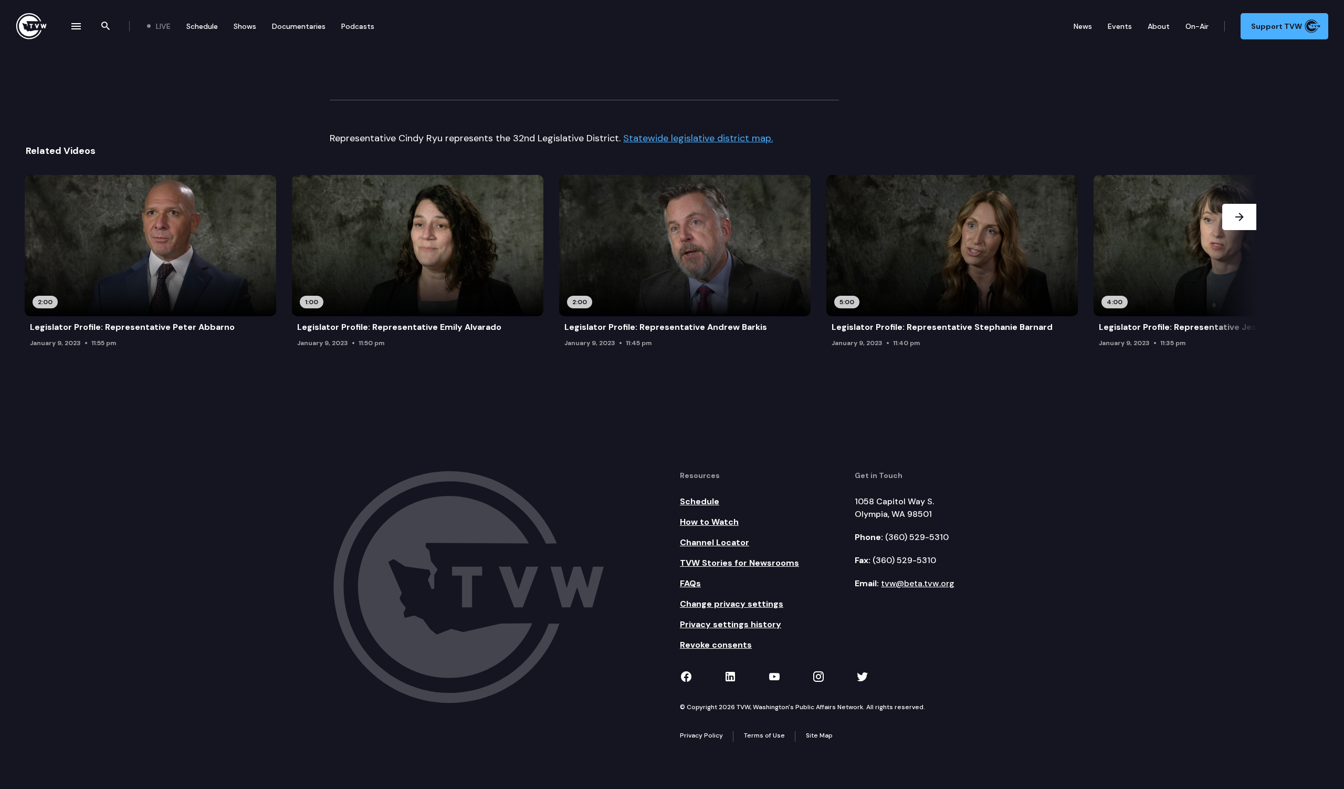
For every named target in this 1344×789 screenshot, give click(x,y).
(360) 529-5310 (917, 537)
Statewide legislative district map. (698, 138)
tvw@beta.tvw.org (917, 583)
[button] (1239, 264)
